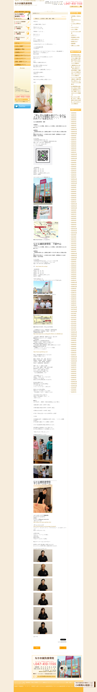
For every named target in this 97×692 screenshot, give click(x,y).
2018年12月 (74, 282)
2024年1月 (73, 176)
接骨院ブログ (74, 41)
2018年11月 (74, 284)
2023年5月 (73, 193)
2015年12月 (74, 356)
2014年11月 (74, 383)
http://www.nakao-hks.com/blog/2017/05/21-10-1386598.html (48, 333)
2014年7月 (73, 391)
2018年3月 (73, 301)
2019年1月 (73, 280)
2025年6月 (73, 141)
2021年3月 (73, 247)
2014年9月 (73, 387)
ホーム (16, 682)
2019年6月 (73, 276)
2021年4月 (73, 245)
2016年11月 (74, 334)
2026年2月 (73, 125)
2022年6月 (73, 216)
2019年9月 (73, 274)
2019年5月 (73, 278)
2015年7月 (73, 367)
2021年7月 (73, 239)
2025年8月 (73, 137)
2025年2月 (73, 150)
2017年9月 (73, 313)
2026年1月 (73, 127)
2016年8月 (73, 340)
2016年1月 (73, 354)
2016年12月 (74, 332)
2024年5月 (73, 168)
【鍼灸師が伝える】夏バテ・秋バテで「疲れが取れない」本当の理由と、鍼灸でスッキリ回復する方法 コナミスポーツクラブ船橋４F (76, 70)
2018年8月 (73, 290)
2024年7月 (73, 164)
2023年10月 (74, 183)
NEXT (62, 647)
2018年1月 (73, 305)
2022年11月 (74, 205)
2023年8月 (73, 187)
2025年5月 (73, 143)
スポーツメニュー (61, 682)
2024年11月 (74, 156)
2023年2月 (73, 199)
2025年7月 (73, 139)
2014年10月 (74, 385)
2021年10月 (74, 232)
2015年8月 (73, 365)
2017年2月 (73, 327)
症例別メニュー (38, 682)
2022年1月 (73, 226)
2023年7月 (73, 189)
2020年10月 (74, 257)
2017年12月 (74, 307)
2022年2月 (73, 224)
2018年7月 (73, 292)
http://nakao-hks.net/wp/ (41, 266)
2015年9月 (73, 363)
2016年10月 (74, 336)
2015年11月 (74, 358)
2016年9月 (73, 338)
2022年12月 (74, 203)
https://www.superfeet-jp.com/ (40, 351)
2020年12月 (74, 253)
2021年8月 (73, 236)
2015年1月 (73, 379)
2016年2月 (73, 352)
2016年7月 (73, 342)
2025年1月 (73, 152)
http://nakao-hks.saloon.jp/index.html (42, 522)
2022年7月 (73, 214)
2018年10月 (74, 286)
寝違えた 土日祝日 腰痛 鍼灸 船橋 (45, 18)
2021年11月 (74, 230)
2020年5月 (73, 267)
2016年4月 (73, 348)
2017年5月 (73, 321)
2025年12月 (74, 129)
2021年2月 (73, 249)
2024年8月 (73, 162)
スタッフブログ (75, 27)
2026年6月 (73, 117)
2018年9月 (73, 288)
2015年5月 (73, 371)
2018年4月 (73, 298)
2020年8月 (73, 261)
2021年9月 (73, 234)
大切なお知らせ (75, 39)
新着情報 (73, 43)
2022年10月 (74, 208)
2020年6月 (73, 265)
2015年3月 (73, 375)
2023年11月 (74, 181)
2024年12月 (74, 154)
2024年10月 (74, 158)
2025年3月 (73, 148)
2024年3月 (73, 172)
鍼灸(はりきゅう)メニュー (49, 682)
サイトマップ (22, 683)
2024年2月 (73, 174)
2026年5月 (73, 119)
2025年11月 (74, 131)
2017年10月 (74, 311)
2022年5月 (73, 218)
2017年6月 (73, 319)
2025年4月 (73, 145)
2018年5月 (73, 296)
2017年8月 (73, 315)
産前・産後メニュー (71, 682)
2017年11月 (74, 309)
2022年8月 (73, 212)
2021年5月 (73, 243)
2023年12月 (74, 179)
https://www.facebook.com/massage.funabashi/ (44, 526)
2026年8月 (73, 112)
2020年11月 (74, 255)
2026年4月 (73, 121)
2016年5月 (73, 346)
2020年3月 (73, 272)
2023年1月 (73, 201)
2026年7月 (73, 115)
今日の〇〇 (73, 35)
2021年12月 (74, 228)
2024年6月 (73, 166)
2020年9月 (73, 259)
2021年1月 (73, 251)
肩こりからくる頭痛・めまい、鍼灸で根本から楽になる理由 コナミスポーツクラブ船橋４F (76, 100)
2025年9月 (73, 135)
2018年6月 (73, 294)
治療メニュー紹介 (75, 45)
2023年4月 (73, 195)
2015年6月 (73, 369)
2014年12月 (74, 381)
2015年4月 (73, 373)
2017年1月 (73, 329)
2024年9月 (73, 160)
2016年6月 (73, 344)
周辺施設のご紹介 (75, 37)
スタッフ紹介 (22, 682)
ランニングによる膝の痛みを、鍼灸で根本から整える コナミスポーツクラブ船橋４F (76, 81)
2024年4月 (73, 170)
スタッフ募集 (74, 29)
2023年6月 (73, 191)
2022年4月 (73, 220)
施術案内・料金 (30, 682)
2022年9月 (73, 210)
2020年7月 (73, 263)
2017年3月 (73, 325)
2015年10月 (74, 360)
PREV (37, 647)
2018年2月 (73, 303)
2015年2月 (73, 377)
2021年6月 (73, 241)
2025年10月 (74, 133)
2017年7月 (73, 317)
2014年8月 (73, 389)
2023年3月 (73, 197)
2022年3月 (73, 222)
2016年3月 (73, 350)
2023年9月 (73, 185)
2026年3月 (73, 123)
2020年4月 (73, 270)
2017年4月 (73, 323)
